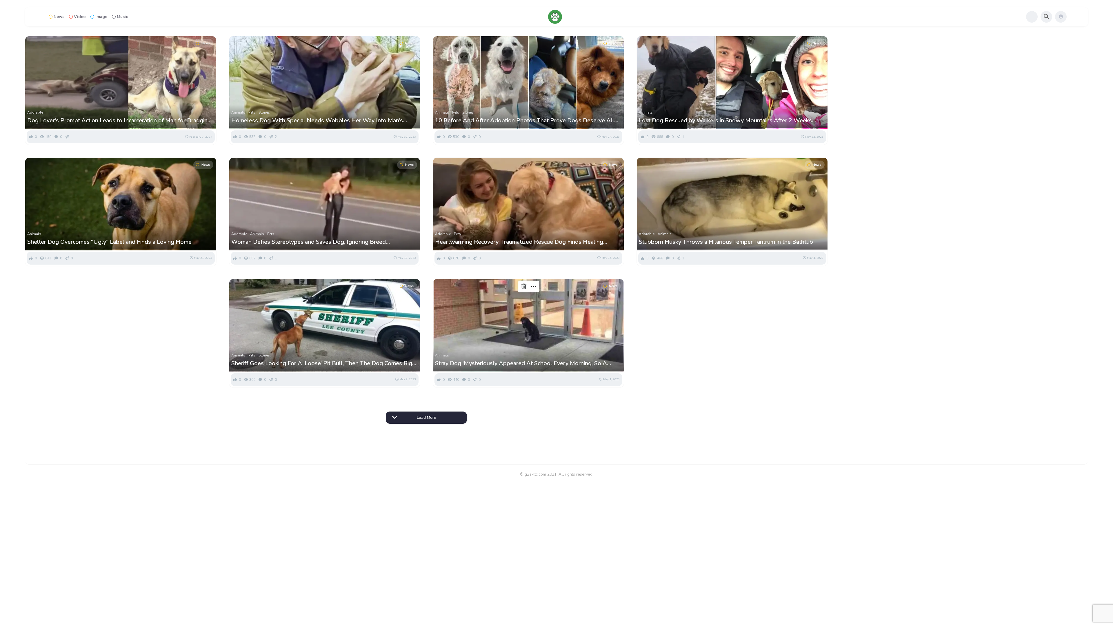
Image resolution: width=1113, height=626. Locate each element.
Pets (251, 112)
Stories (264, 112)
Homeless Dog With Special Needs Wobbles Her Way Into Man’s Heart (317, 120)
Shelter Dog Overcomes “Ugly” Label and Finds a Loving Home (109, 242)
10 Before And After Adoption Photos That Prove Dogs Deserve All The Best (524, 120)
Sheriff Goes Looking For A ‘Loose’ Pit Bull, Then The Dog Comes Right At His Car (324, 363)
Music (122, 16)
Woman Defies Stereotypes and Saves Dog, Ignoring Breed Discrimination (308, 242)
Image (101, 16)
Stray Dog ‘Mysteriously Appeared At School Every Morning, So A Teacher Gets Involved (521, 363)
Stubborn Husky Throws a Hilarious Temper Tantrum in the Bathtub (726, 242)
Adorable (35, 112)
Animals (238, 112)
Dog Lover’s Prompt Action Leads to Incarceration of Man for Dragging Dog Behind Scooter (119, 120)
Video (80, 16)
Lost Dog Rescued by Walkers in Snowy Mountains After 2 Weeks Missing (725, 120)
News (59, 16)
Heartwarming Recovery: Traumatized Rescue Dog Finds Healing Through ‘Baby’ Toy (519, 242)
